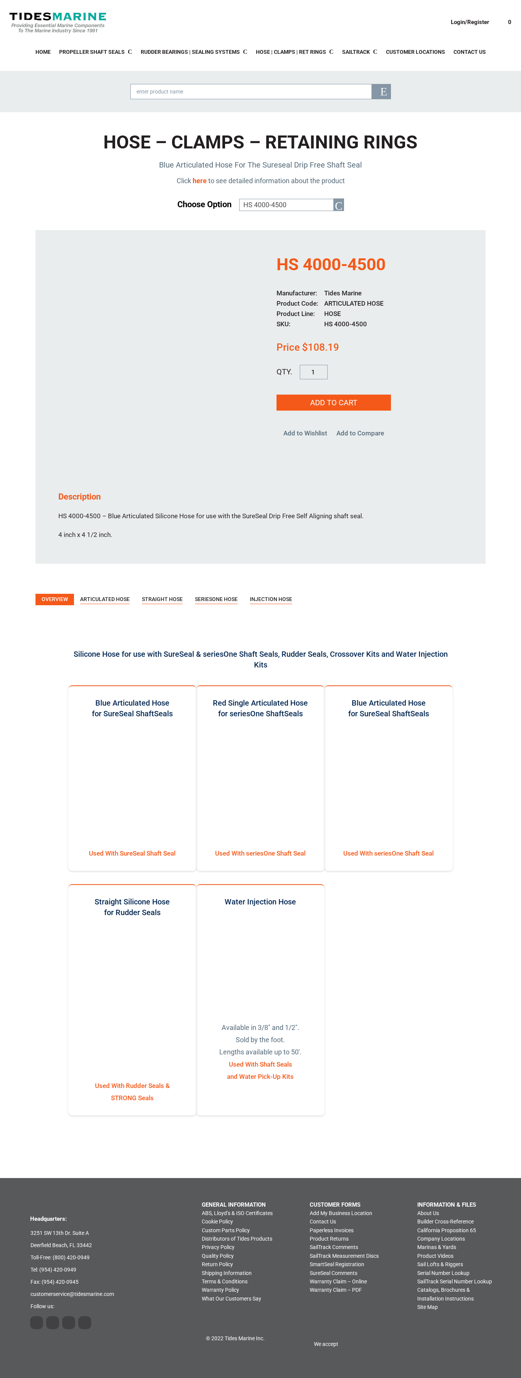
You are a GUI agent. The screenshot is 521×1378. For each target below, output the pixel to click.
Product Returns (329, 1239)
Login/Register (470, 22)
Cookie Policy (217, 1221)
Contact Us (469, 52)
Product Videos (435, 1256)
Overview (55, 599)
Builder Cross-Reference (445, 1221)
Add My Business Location (341, 1213)
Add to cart (333, 402)
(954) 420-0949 (57, 1270)
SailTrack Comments (334, 1247)
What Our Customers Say (231, 1299)
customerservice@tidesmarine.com (72, 1294)
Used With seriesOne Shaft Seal (260, 853)
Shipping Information (227, 1273)
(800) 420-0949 (71, 1257)
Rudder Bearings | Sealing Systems (190, 52)
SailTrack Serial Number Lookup (454, 1281)
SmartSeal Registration (337, 1264)
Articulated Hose (105, 599)
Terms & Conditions (225, 1281)
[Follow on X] (68, 1322)
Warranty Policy (220, 1290)
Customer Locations (415, 52)
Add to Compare (360, 433)
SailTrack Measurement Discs (344, 1256)
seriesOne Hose (216, 599)
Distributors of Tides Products (237, 1239)
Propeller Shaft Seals (92, 52)
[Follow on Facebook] (84, 1322)
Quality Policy (218, 1256)
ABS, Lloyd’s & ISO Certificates (237, 1213)
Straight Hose (162, 599)
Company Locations (441, 1239)
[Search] (381, 91)
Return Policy (217, 1264)
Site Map (427, 1307)
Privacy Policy (218, 1247)
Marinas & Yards (436, 1247)
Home (43, 52)
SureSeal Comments (333, 1273)
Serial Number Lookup (443, 1273)
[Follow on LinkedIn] (52, 1322)
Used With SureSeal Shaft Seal (132, 853)
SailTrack (356, 52)
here (200, 181)
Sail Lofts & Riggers (440, 1264)
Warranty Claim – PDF (336, 1290)
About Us (428, 1213)
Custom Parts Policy (226, 1230)
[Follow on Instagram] (36, 1322)
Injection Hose (271, 599)
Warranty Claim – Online (338, 1281)
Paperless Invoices (332, 1230)
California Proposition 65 (446, 1230)
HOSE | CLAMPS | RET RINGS (291, 52)
